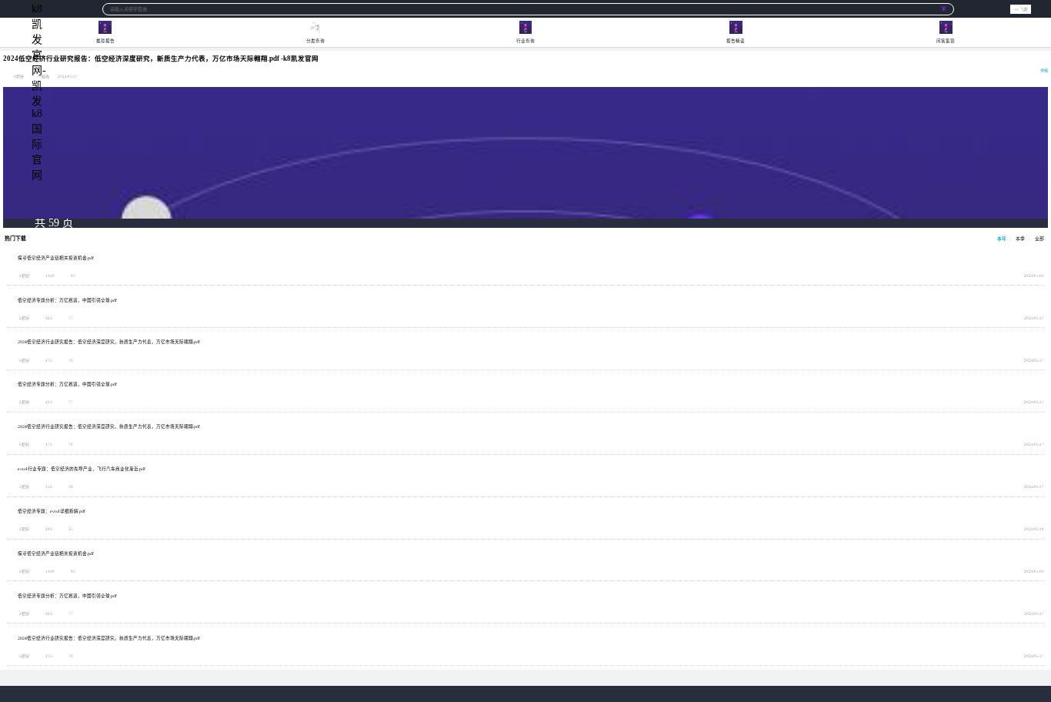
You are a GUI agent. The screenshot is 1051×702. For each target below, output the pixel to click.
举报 (1044, 70)
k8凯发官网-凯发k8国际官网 (38, 9)
